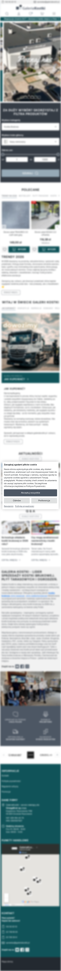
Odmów (17, 500)
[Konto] (18, 13)
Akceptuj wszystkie (30, 492)
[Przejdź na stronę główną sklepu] (30, 7)
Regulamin (8, 506)
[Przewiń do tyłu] (4, 527)
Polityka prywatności (24, 506)
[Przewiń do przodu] (57, 527)
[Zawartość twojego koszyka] (42, 13)
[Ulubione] (30, 13)
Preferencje (44, 500)
